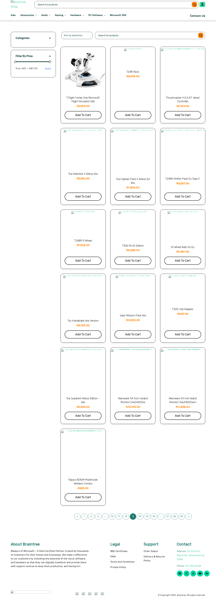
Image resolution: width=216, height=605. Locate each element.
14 (140, 516)
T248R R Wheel (83, 240)
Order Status (151, 551)
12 (126, 516)
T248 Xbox (133, 71)
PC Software (95, 15)
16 (153, 516)
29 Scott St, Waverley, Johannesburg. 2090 (191, 555)
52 (174, 516)
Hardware (75, 15)
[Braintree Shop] (20, 4)
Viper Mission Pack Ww (133, 315)
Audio (44, 15)
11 (119, 516)
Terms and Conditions (122, 562)
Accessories (27, 15)
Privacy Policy (118, 567)
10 (112, 516)
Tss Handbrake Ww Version (83, 320)
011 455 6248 (193, 566)
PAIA (113, 556)
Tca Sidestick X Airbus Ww (83, 173)
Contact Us (197, 16)
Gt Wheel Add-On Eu (182, 247)
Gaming (59, 15)
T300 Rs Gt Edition (133, 245)
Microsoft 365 (118, 15)
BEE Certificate (118, 551)
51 (168, 516)
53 (181, 516)
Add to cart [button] (83, 115)
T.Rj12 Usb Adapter (182, 309)
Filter (48, 69)
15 (147, 516)
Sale (13, 15)
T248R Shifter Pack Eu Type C (182, 178)
